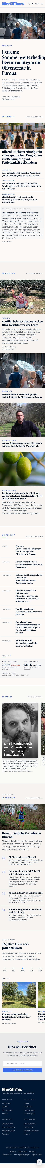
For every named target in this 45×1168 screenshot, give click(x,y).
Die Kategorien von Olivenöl (22, 857)
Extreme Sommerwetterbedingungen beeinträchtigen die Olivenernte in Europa (22, 396)
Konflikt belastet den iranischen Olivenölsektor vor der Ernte (22, 323)
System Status (37, 1155)
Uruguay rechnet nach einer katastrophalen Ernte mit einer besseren (16, 1017)
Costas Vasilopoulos (12, 97)
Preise (26, 1103)
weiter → (9, 241)
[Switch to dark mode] (32, 3)
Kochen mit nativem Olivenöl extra (26, 892)
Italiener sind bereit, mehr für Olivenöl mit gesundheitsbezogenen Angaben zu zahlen (21, 174)
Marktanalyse (29, 1124)
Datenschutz (7, 1155)
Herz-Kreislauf (7, 1110)
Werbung (32, 1152)
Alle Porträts (35, 697)
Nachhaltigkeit (29, 1114)
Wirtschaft (7, 1011)
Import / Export (29, 1110)
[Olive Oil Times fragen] (39, 1162)
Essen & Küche (8, 180)
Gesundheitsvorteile (8, 1127)
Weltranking (28, 1127)
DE (38, 3)
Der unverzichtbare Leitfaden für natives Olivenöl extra (25, 873)
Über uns (13, 1152)
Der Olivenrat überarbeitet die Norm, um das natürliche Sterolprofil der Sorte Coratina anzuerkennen (22, 496)
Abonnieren (22, 1152)
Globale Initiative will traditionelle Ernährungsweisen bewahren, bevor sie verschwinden (19, 199)
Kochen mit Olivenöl (8, 1131)
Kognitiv (4, 1114)
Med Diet (5, 1107)
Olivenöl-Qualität (7, 1124)
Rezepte (5, 1134)
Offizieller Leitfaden (31, 1131)
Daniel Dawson (10, 347)
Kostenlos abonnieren (22, 1070)
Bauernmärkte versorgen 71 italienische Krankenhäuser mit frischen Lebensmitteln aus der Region (21, 186)
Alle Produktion (34, 273)
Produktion (7, 45)
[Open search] (29, 4)
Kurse (26, 1134)
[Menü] (42, 4)
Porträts (6, 318)
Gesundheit (7, 170)
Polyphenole (6, 1103)
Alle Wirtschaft (34, 536)
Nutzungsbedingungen (22, 1155)
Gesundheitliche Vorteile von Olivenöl (21, 835)
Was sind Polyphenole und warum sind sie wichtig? (25, 911)
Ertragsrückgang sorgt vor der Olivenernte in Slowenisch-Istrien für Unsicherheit (22, 444)
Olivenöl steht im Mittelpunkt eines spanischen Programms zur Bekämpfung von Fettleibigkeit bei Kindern (22, 157)
